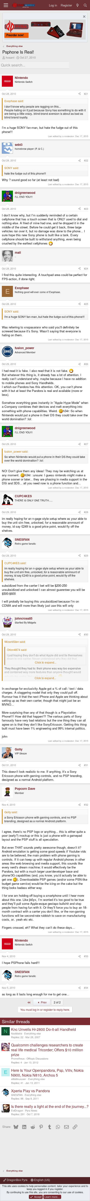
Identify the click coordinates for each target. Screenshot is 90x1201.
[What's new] (77, 5)
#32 (86, 804)
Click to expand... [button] (45, 662)
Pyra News (31, 1110)
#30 (86, 634)
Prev (43, 1002)
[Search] (85, 5)
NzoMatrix (16, 1033)
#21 (86, 93)
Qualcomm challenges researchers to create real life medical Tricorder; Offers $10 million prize (47, 1049)
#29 (86, 555)
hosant (10, 57)
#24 (86, 268)
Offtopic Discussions (37, 1058)
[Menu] (6, 5)
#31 (86, 765)
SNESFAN (17, 1095)
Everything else (32, 1033)
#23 (86, 208)
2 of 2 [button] (57, 1002)
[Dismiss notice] (84, 17)
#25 (86, 304)
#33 (86, 956)
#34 (86, 987)
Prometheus (17, 1058)
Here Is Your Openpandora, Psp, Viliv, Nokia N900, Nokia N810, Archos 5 (47, 1073)
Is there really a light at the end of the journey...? (50, 1106)
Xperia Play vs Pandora (30, 1090)
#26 (86, 364)
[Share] (79, 94)
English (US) (41, 1180)
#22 (86, 160)
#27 (86, 444)
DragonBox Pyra (16, 1180)
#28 (86, 512)
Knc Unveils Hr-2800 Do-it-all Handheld (43, 1029)
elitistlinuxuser (18, 1079)
